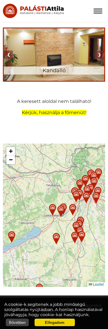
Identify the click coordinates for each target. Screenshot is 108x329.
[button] (52, 210)
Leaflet (98, 284)
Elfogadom (55, 322)
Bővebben (17, 322)
